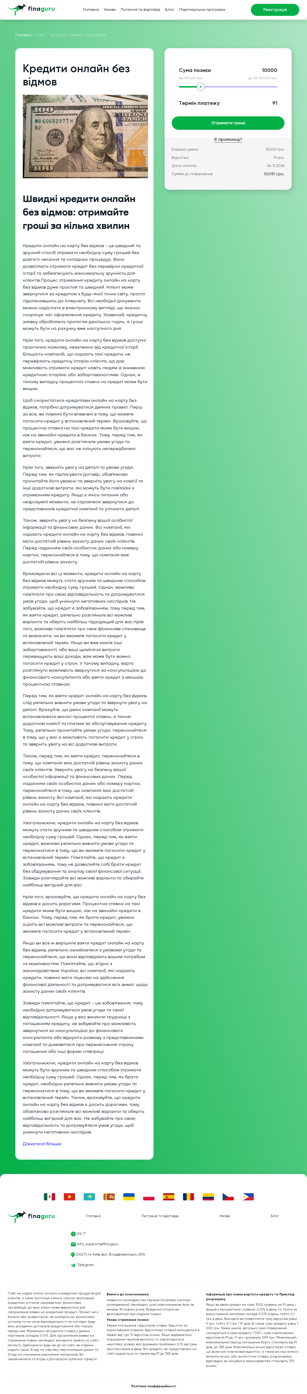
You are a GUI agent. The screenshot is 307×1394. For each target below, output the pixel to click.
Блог (169, 10)
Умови (110, 10)
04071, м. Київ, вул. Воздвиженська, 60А (110, 1255)
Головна (91, 10)
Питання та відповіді (140, 10)
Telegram (85, 1265)
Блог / (42, 35)
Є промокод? (228, 139)
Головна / (25, 35)
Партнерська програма (202, 10)
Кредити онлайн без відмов (78, 35)
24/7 (81, 1234)
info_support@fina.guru (97, 1244)
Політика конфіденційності (153, 1386)
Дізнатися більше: (43, 1144)
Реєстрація (275, 10)
